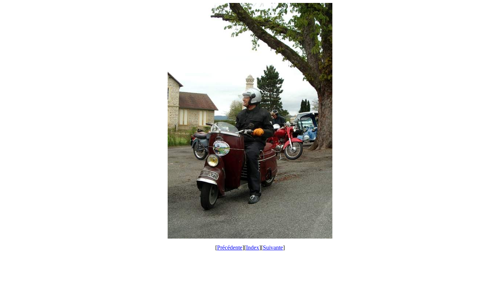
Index (252, 247)
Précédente (229, 247)
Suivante (273, 247)
